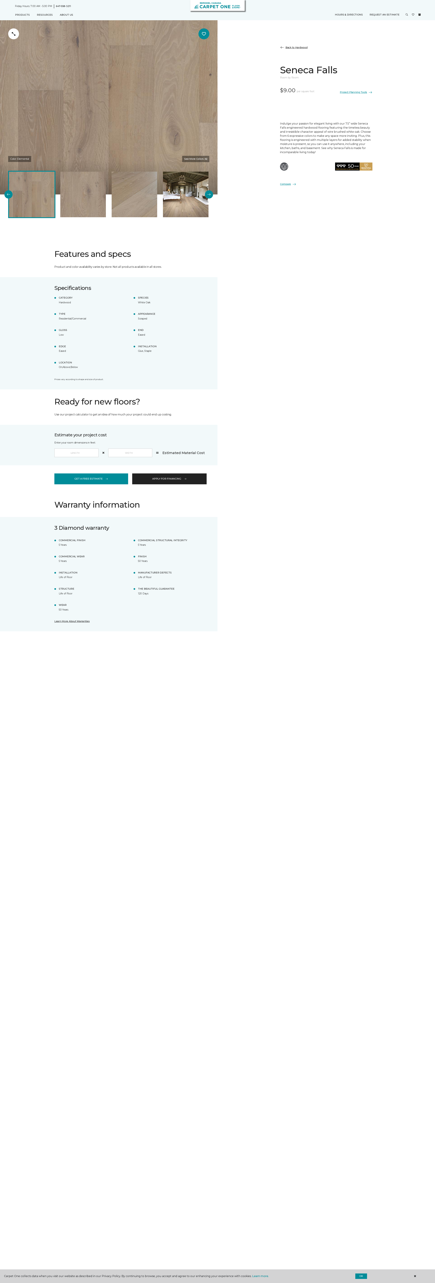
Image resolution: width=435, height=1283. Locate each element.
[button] (407, 15)
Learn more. (260, 1276)
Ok (361, 1276)
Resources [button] (45, 14)
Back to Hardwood (296, 47)
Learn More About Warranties (72, 621)
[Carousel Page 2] (83, 194)
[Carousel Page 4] (185, 194)
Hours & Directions (349, 14)
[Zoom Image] (13, 33)
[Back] (8, 194)
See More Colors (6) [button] (195, 158)
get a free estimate (88, 478)
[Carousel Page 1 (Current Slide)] (31, 194)
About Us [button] (66, 14)
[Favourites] (413, 15)
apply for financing (166, 478)
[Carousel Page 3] (134, 194)
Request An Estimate (384, 14)
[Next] (209, 194)
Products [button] (22, 14)
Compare (285, 184)
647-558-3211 (63, 6)
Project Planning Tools (353, 92)
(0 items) (419, 15)
